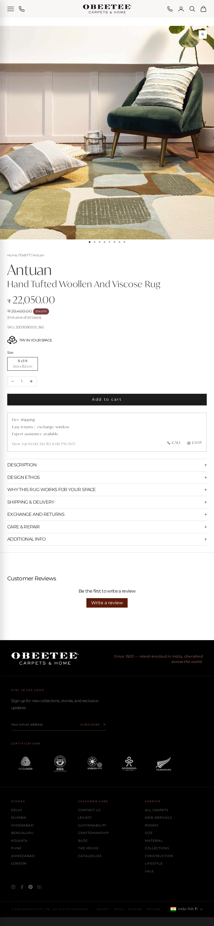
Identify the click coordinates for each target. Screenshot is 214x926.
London (19, 863)
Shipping (135, 909)
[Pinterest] (30, 887)
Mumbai (18, 817)
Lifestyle (154, 863)
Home (12, 255)
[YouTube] (39, 887)
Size (149, 833)
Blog (83, 841)
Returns (154, 909)
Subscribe (90, 724)
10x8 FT (24, 255)
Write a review (107, 602)
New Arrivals (158, 817)
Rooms (151, 825)
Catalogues (90, 856)
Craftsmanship (93, 833)
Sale (149, 871)
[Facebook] (22, 887)
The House (88, 848)
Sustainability (92, 825)
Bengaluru (22, 833)
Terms (119, 909)
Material (154, 841)
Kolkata (19, 841)
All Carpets (157, 810)
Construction (159, 856)
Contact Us (89, 810)
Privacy (103, 909)
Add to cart (107, 399)
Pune (16, 848)
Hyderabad (22, 825)
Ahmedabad (23, 856)
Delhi (16, 810)
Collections (157, 848)
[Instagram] (13, 887)
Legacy (85, 817)
